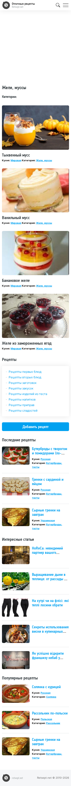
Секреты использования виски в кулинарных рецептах (50, 631)
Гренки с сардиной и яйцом (48, 481)
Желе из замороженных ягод (26, 343)
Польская (46, 719)
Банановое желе (16, 280)
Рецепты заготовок (22, 383)
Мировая (16, 160)
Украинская (48, 520)
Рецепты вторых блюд (25, 377)
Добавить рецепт (35, 426)
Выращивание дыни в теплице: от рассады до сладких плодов (50, 579)
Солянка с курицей (46, 686)
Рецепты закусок (21, 388)
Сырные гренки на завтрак (46, 512)
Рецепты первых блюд (25, 372)
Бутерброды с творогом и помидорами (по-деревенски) (49, 453)
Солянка (51, 696)
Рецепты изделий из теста (28, 394)
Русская (45, 459)
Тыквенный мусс (16, 154)
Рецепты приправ (21, 405)
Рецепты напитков (22, 399)
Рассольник (53, 723)
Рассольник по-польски (50, 713)
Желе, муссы (44, 160)
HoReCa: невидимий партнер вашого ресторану (47, 552)
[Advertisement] (35, 49)
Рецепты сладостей (23, 410)
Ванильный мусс (16, 217)
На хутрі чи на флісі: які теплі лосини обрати (50, 602)
